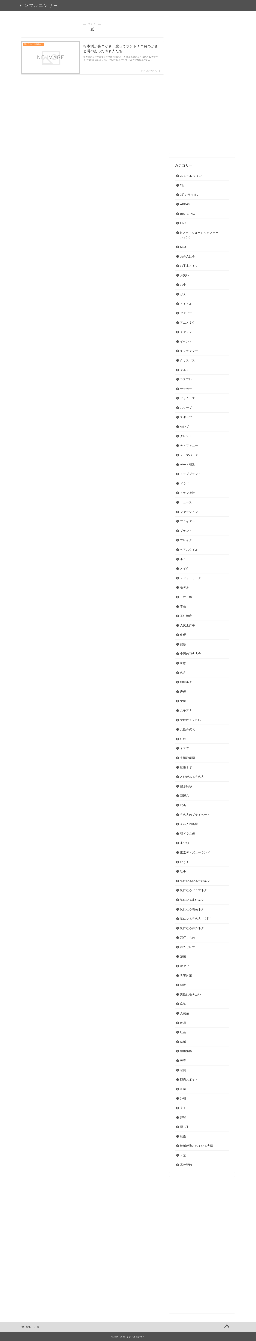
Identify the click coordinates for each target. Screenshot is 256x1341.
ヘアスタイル (189, 549)
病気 (183, 1003)
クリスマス (187, 360)
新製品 (184, 795)
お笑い (184, 275)
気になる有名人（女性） (196, 918)
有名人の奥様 (189, 824)
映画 (183, 805)
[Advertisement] (202, 87)
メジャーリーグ (190, 578)
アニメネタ (187, 322)
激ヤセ (184, 966)
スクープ (186, 407)
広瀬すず (186, 767)
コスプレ (186, 379)
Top (247, 1332)
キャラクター (189, 350)
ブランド (186, 530)
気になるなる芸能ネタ (195, 880)
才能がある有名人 (192, 776)
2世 (182, 185)
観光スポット (189, 1079)
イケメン (186, 331)
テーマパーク (189, 455)
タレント (186, 436)
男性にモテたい (190, 994)
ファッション (189, 511)
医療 (183, 663)
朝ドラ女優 (187, 833)
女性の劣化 (187, 729)
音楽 (183, 1155)
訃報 (183, 1098)
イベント (186, 341)
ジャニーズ (187, 398)
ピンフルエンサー (38, 5)
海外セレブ (187, 947)
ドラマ (184, 483)
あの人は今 (187, 256)
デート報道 (187, 464)
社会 (183, 1032)
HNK (183, 223)
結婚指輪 (186, 1051)
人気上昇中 (187, 625)
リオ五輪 (186, 596)
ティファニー (189, 445)
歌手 (183, 871)
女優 (183, 700)
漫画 (183, 956)
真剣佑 (184, 1013)
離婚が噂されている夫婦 (196, 1145)
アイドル (186, 303)
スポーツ (186, 417)
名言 (183, 672)
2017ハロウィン (191, 175)
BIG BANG (187, 213)
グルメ (184, 369)
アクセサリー (189, 313)
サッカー (186, 388)
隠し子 (184, 1126)
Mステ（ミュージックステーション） (199, 235)
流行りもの (187, 937)
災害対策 (186, 975)
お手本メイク (189, 265)
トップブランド (190, 473)
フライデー (187, 521)
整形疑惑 (186, 786)
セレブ (184, 426)
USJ (183, 246)
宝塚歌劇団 (187, 757)
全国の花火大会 (190, 653)
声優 (183, 691)
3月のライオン (190, 194)
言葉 (183, 1089)
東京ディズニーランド (195, 852)
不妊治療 (186, 615)
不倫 (183, 606)
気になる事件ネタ (192, 899)
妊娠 (183, 738)
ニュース (186, 502)
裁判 (183, 1070)
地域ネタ (186, 682)
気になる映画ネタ (192, 909)
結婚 (183, 1041)
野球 (183, 1117)
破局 (183, 1022)
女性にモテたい (190, 720)
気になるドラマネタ (193, 890)
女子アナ (186, 710)
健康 (183, 644)
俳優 (183, 634)
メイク (184, 568)
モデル (184, 587)
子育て (184, 748)
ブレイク (186, 540)
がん (183, 294)
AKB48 (185, 204)
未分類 (184, 842)
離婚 (183, 1136)
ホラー (184, 559)
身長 (183, 1107)
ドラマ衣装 (187, 492)
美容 (183, 1060)
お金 (183, 284)
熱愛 (183, 984)
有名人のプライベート (195, 814)
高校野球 (186, 1164)
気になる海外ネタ (192, 928)
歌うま (184, 862)
